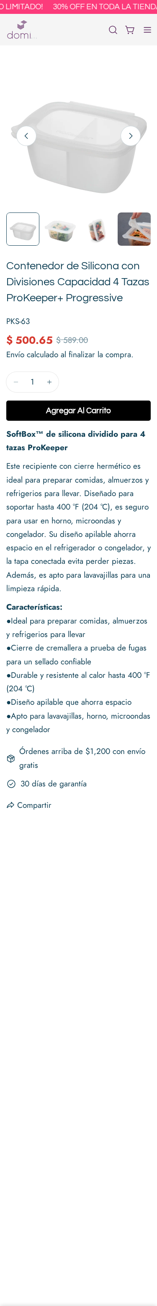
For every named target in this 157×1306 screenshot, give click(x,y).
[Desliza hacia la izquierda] (26, 136)
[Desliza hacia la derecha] (131, 136)
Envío (15, 354)
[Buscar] (113, 29)
